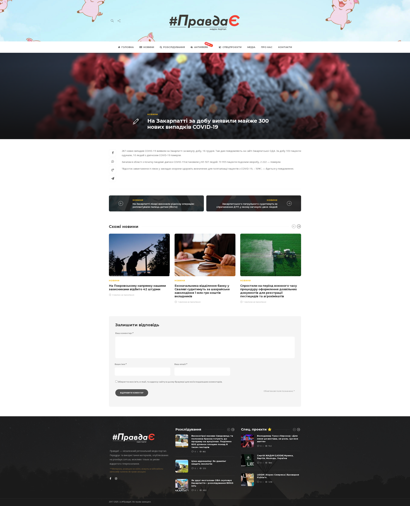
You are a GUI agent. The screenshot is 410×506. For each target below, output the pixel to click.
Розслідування (174, 47)
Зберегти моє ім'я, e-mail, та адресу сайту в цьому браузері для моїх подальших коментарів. (170, 382)
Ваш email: (180, 364)
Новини (148, 47)
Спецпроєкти (232, 47)
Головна (127, 47)
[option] (139, 264)
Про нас (266, 47)
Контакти (285, 47)
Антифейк (201, 47)
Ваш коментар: (124, 333)
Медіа (251, 47)
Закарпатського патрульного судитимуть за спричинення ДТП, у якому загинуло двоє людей (246, 205)
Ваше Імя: (121, 364)
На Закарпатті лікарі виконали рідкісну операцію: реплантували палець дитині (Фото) (163, 205)
